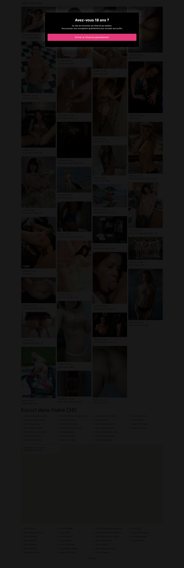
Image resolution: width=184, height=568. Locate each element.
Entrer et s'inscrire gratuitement (92, 37)
